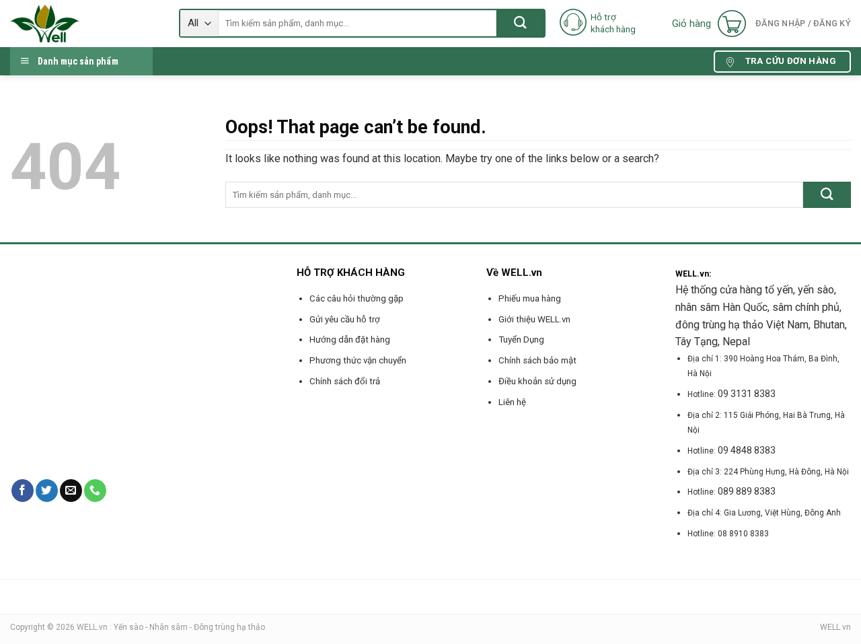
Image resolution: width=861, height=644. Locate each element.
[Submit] (520, 23)
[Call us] (95, 490)
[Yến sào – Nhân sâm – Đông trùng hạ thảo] (84, 23)
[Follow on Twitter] (47, 490)
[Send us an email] (71, 490)
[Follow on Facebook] (22, 490)
